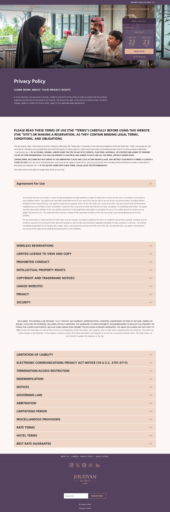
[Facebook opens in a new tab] (71, 465)
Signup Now (97, 495)
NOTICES (23, 386)
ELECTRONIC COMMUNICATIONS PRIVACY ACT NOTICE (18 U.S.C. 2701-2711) (72, 362)
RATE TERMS (26, 427)
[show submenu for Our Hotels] (82, 9)
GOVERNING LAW (29, 394)
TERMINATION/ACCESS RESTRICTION (43, 370)
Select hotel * (130, 27)
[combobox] (139, 32)
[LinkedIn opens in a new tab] (97, 465)
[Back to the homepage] (31, 9)
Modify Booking (139, 56)
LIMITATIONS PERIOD (32, 411)
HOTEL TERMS (27, 435)
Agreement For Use (31, 183)
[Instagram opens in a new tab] (84, 465)
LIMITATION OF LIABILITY (35, 354)
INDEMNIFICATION (30, 378)
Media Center (102, 456)
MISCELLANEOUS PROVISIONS (38, 419)
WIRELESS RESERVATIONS (35, 245)
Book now (139, 51)
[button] (132, 41)
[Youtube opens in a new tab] (91, 465)
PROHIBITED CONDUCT (33, 261)
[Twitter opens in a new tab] (78, 465)
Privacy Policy (87, 456)
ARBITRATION (26, 403)
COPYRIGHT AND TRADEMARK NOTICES (46, 277)
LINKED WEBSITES (30, 286)
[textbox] (139, 32)
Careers (75, 456)
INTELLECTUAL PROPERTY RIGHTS (41, 269)
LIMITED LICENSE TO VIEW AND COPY (44, 253)
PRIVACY (23, 294)
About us (65, 456)
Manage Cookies (85, 508)
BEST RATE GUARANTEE (34, 443)
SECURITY (24, 302)
